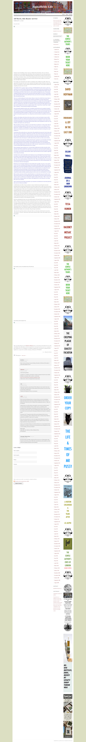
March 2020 (56, 272)
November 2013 (57, 458)
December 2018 (57, 309)
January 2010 (56, 570)
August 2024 (56, 143)
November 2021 (57, 223)
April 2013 (56, 475)
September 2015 (57, 404)
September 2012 (57, 492)
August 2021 (56, 231)
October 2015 (56, 402)
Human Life (56, 59)
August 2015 (56, 406)
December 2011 (57, 514)
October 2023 (56, 167)
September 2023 (57, 170)
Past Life (56, 69)
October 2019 (56, 284)
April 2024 (56, 152)
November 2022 (57, 194)
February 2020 (57, 275)
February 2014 (57, 450)
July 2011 (56, 526)
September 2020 (57, 257)
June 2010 (56, 558)
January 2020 (56, 277)
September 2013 (57, 463)
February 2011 (57, 538)
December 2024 (57, 133)
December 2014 (57, 426)
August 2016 (56, 377)
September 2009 (57, 580)
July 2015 (56, 409)
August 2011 (56, 524)
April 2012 (56, 504)
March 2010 (56, 565)
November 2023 (57, 165)
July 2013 (56, 467)
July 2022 (56, 204)
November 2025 (57, 106)
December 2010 (57, 543)
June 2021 (56, 235)
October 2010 (56, 548)
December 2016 (57, 367)
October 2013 (56, 460)
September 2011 (57, 521)
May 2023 (56, 179)
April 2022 (56, 211)
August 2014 (56, 436)
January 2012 (56, 511)
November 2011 (57, 516)
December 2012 (57, 485)
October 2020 (56, 255)
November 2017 (57, 340)
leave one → (24, 355)
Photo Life (56, 71)
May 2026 (56, 91)
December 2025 (57, 104)
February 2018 (57, 333)
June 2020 (56, 265)
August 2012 (56, 494)
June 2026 (56, 89)
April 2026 (56, 94)
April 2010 (56, 563)
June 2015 (56, 411)
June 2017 (56, 353)
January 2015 (56, 424)
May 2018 (56, 326)
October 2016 (56, 372)
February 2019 (57, 304)
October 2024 (56, 138)
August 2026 (56, 84)
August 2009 (56, 582)
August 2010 (56, 553)
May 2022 (56, 209)
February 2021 (57, 245)
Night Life (56, 66)
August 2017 (56, 348)
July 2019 (56, 292)
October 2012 (56, 489)
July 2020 (56, 262)
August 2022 (56, 201)
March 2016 (56, 389)
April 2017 (56, 358)
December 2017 (57, 338)
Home (63, 14)
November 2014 (57, 428)
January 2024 (56, 160)
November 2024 (57, 135)
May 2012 (56, 502)
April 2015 (56, 416)
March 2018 (56, 331)
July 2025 (56, 116)
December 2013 (57, 455)
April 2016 (56, 387)
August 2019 (56, 289)
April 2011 (56, 533)
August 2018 (56, 318)
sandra (21, 396)
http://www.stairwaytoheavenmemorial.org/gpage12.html (30, 377)
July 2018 (56, 321)
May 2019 (56, 297)
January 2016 (56, 394)
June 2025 (56, 118)
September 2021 (57, 228)
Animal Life (56, 49)
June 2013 (56, 470)
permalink (26, 369)
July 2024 (56, 145)
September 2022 (57, 199)
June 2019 (56, 294)
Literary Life (56, 61)
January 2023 (56, 189)
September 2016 (57, 375)
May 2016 (56, 384)
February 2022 (57, 216)
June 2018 (56, 323)
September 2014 (57, 433)
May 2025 (56, 121)
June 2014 (56, 441)
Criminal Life (56, 52)
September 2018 (57, 316)
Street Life (56, 78)
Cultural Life (56, 56)
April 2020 (56, 270)
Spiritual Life (56, 76)
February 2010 (57, 568)
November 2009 (57, 575)
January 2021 (56, 248)
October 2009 (56, 577)
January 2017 (56, 365)
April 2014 (56, 445)
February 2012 (57, 509)
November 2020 (57, 253)
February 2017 (57, 362)
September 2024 (57, 140)
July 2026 (56, 86)
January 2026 (56, 101)
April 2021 (56, 240)
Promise (70, 14)
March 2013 (56, 477)
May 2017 (56, 355)
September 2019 (57, 287)
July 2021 (56, 233)
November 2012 (57, 487)
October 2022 (56, 196)
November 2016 (57, 370)
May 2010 (56, 560)
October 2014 (56, 431)
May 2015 (56, 414)
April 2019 (56, 299)
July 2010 (56, 555)
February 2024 (57, 157)
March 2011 (56, 536)
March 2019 (56, 301)
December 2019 (57, 279)
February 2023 (57, 187)
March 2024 (56, 155)
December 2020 (57, 250)
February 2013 (57, 480)
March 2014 (56, 448)
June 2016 (56, 382)
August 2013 (56, 465)
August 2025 (56, 113)
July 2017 (56, 350)
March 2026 (56, 96)
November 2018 (57, 311)
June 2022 (56, 206)
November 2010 (57, 546)
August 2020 (56, 260)
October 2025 (56, 108)
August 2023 (56, 172)
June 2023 (56, 177)
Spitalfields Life (43, 6)
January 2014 (56, 453)
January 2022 (56, 218)
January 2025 (56, 130)
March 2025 (56, 126)
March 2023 (56, 184)
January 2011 (56, 541)
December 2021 (57, 221)
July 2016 (56, 380)
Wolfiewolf (22, 369)
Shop (67, 14)
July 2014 (56, 438)
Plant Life (56, 74)
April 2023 (56, 182)
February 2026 (57, 99)
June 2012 (56, 499)
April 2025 (56, 123)
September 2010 (57, 551)
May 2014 (56, 443)
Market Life (56, 64)
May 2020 (56, 267)
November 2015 (57, 399)
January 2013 (56, 482)
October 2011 (56, 519)
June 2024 (56, 148)
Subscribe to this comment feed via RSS (22, 481)
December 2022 (57, 191)
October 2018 (56, 314)
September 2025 (57, 111)
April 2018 (56, 328)
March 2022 (56, 213)
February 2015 (57, 421)
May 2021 (56, 238)
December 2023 (57, 162)
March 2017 (56, 360)
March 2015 (56, 419)
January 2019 (56, 306)
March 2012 (56, 507)
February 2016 (57, 392)
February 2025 (57, 128)
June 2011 (56, 529)
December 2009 (57, 572)
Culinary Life (56, 54)
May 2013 (56, 472)
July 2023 (56, 174)
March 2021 (56, 243)
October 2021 (56, 226)
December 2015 (57, 397)
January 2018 (56, 336)
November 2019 (57, 282)
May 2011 (56, 531)
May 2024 (56, 150)
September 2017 (57, 345)
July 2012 (56, 497)
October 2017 (56, 343)
